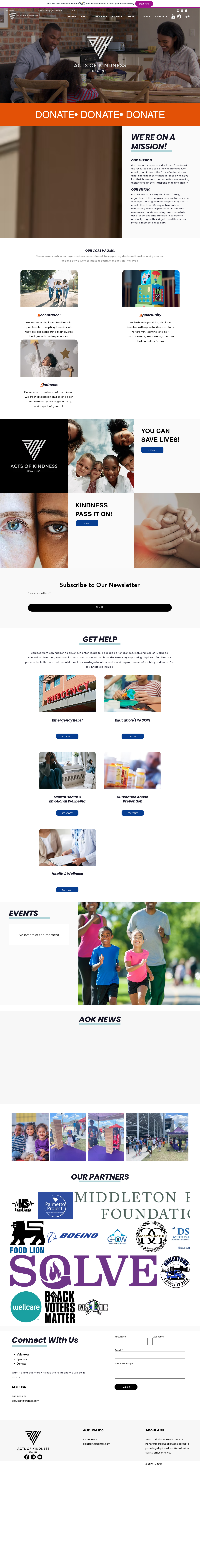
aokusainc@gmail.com (50, 10)
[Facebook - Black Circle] (26, 1449)
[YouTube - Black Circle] (39, 1449)
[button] (173, 16)
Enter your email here (38, 593)
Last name (158, 1329)
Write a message (124, 1356)
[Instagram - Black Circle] (33, 1449)
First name (120, 1329)
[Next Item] (183, 1137)
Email (118, 1343)
